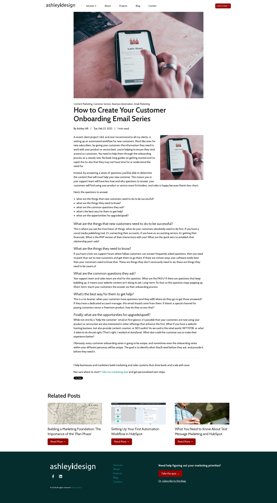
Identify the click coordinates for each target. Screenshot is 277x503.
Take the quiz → (170, 473)
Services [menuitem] (117, 465)
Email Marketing (142, 104)
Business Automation (122, 104)
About (108, 5)
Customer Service (102, 104)
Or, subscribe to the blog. (172, 481)
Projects (123, 5)
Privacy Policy (76, 487)
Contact (152, 5)
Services (90, 5)
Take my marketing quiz (114, 372)
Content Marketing (83, 104)
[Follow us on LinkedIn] (60, 476)
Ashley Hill (82, 128)
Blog (138, 5)
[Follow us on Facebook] (53, 476)
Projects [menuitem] (117, 473)
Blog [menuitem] (115, 477)
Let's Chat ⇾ (223, 6)
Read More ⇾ (57, 441)
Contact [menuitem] (117, 481)
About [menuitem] (116, 469)
